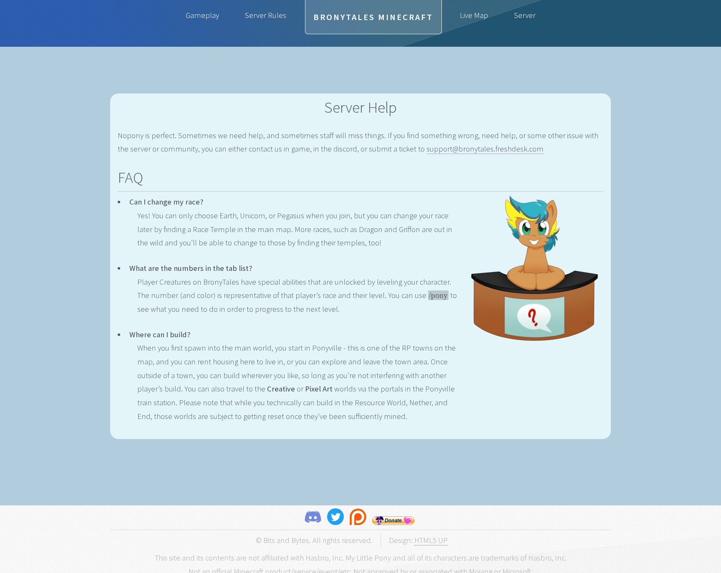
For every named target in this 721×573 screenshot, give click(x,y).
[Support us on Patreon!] (358, 519)
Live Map (474, 15)
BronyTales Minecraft (373, 17)
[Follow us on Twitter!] (335, 519)
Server (524, 15)
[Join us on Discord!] (313, 519)
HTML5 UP (431, 540)
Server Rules (265, 15)
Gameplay (202, 15)
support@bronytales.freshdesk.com (485, 149)
